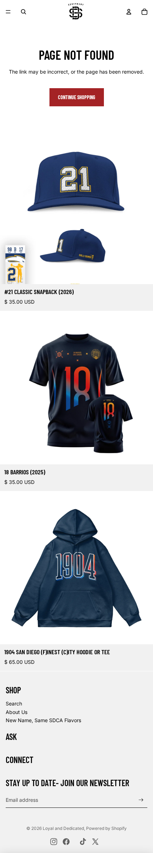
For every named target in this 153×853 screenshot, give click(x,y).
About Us (16, 712)
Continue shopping (76, 97)
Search (14, 703)
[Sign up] (141, 800)
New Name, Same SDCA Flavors (43, 720)
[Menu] (8, 12)
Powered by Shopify (106, 828)
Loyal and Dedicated (63, 828)
